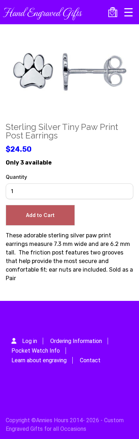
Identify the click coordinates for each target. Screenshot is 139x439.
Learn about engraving (39, 360)
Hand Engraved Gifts (42, 12)
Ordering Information (76, 341)
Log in (29, 341)
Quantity (16, 177)
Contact (90, 360)
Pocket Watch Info (35, 350)
